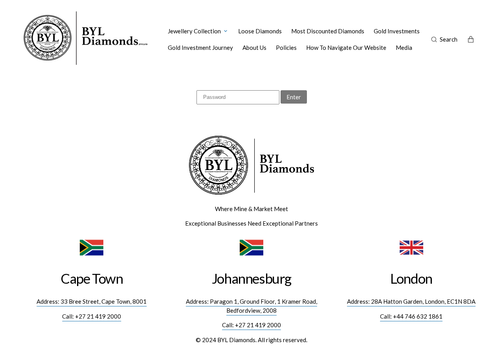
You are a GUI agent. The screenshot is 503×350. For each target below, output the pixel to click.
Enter (293, 96)
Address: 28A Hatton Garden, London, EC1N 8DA (411, 301)
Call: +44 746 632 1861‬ (411, 316)
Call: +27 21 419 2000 (91, 316)
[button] (444, 39)
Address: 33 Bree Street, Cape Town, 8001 (92, 301)
